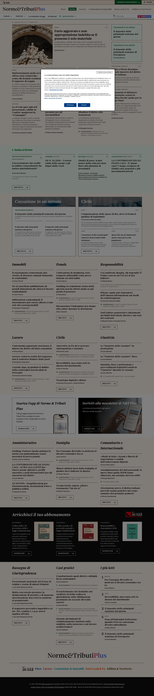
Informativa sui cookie (56, 89)
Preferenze (70, 105)
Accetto (84, 105)
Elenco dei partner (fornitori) (53, 98)
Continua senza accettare (104, 72)
